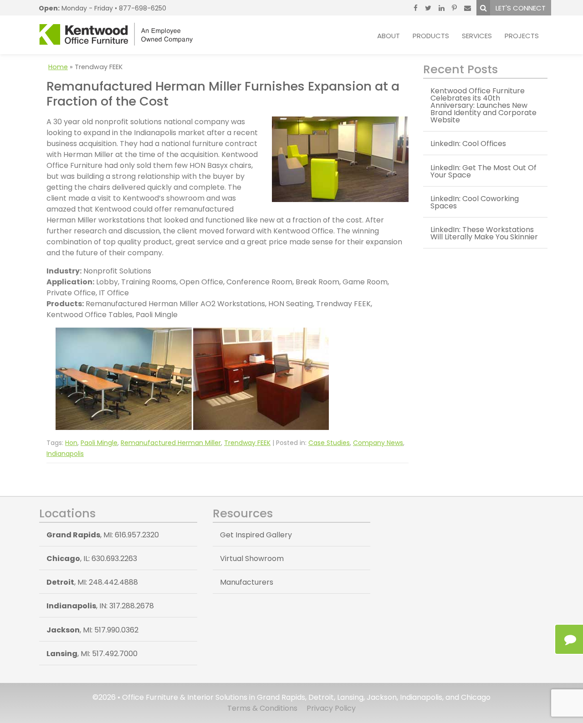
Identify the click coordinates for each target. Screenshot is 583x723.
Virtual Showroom (252, 558)
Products (431, 35)
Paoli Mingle (99, 442)
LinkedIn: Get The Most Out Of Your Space (483, 171)
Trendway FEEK (247, 442)
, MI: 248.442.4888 (92, 582)
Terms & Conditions (262, 708)
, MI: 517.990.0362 (92, 630)
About (388, 35)
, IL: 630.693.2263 (91, 558)
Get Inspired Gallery (256, 535)
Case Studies (329, 442)
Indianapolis (65, 453)
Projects (522, 35)
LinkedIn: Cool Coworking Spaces (474, 202)
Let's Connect (521, 8)
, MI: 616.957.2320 (102, 535)
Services (477, 35)
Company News (378, 442)
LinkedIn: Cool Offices (468, 143)
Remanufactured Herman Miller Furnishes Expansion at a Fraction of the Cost (222, 93)
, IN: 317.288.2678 (100, 606)
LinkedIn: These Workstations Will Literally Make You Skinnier (484, 233)
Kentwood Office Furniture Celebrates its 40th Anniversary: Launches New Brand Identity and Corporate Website (483, 105)
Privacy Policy (331, 708)
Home (58, 66)
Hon (71, 442)
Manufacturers (246, 582)
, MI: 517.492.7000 (92, 653)
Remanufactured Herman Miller (171, 442)
